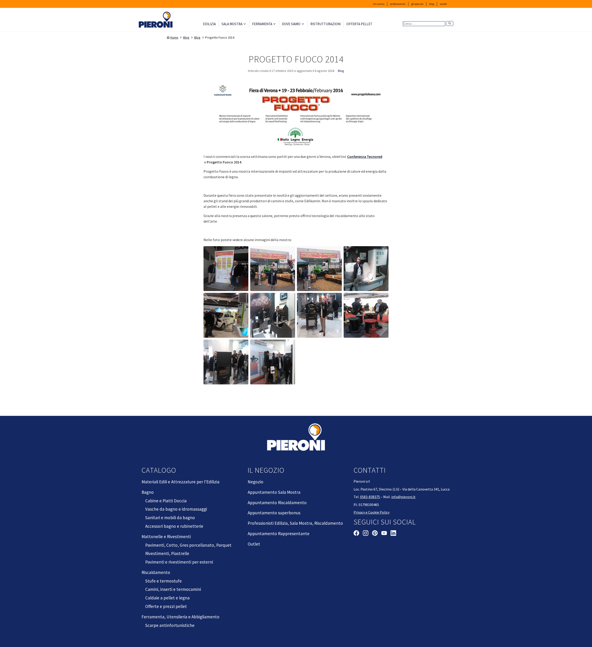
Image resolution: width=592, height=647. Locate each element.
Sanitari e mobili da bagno (170, 517)
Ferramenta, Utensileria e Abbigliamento (180, 616)
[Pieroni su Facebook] (356, 533)
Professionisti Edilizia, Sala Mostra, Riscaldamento (295, 523)
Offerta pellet (359, 24)
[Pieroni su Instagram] (365, 533)
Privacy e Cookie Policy (371, 512)
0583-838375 (370, 496)
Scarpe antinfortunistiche (169, 625)
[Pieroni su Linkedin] (393, 533)
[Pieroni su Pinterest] (375, 533)
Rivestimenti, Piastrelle (167, 553)
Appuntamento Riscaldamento (277, 502)
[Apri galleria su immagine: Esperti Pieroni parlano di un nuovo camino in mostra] (226, 362)
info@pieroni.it (403, 496)
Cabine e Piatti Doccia (166, 500)
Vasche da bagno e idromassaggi (176, 509)
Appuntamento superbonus (274, 512)
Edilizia (209, 24)
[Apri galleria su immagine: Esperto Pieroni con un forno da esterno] (319, 315)
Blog (431, 4)
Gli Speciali (417, 4)
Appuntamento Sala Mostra (274, 492)
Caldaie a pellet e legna (167, 598)
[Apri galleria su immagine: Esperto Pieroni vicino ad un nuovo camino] (366, 268)
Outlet (443, 4)
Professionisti (397, 4)
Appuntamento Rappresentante (278, 533)
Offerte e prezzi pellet (166, 606)
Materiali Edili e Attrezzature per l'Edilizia (180, 481)
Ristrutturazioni (325, 24)
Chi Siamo (378, 4)
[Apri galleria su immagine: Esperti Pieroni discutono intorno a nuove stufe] (366, 315)
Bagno (148, 492)
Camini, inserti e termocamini (173, 589)
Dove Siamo (291, 24)
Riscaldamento (156, 572)
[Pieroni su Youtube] (384, 533)
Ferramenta (262, 24)
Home (174, 37)
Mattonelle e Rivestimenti (166, 536)
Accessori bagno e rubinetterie (174, 526)
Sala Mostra (232, 24)
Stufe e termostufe (163, 581)
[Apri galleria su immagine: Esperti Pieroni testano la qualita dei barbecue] (272, 315)
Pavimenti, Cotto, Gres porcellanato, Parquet (188, 545)
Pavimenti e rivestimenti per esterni (179, 562)
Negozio (255, 481)
